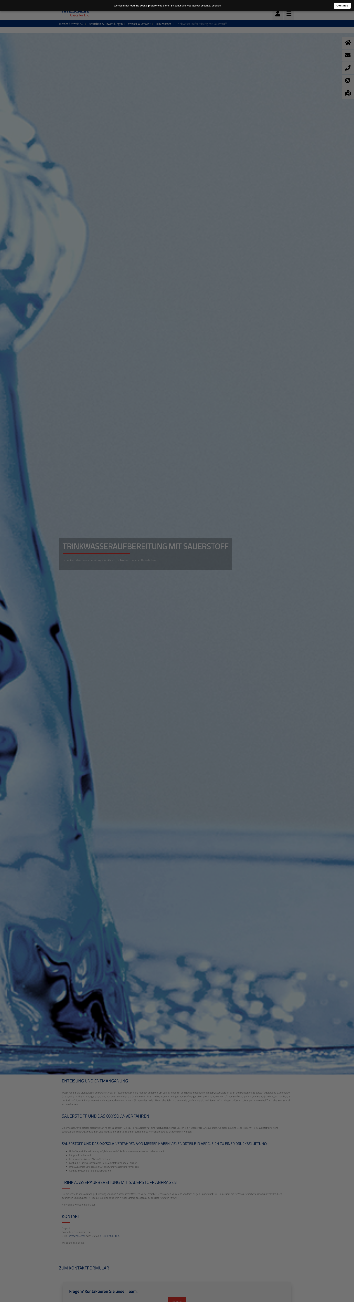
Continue (342, 5)
